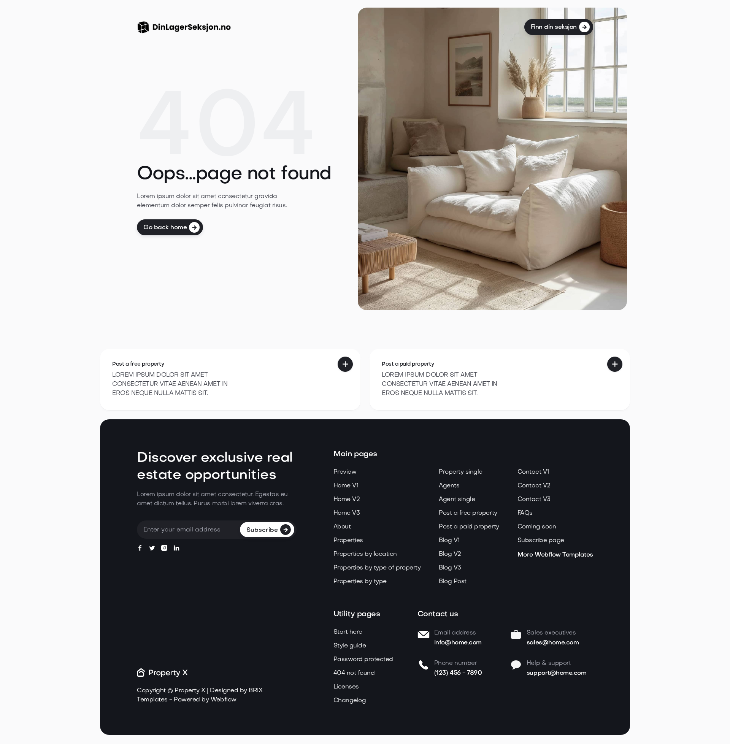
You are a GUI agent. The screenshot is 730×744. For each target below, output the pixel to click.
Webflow (223, 700)
